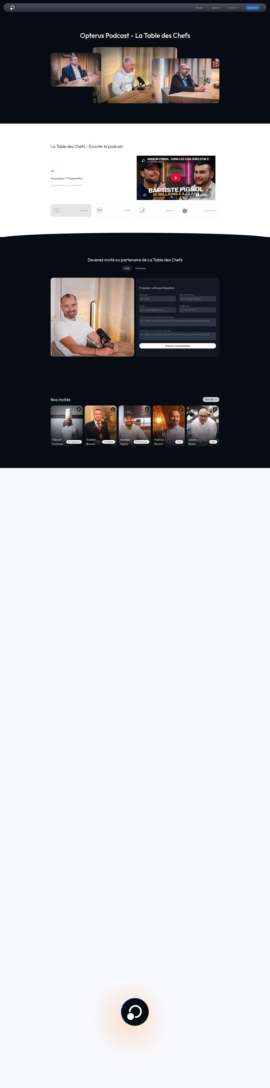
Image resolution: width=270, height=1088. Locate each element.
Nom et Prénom (188, 294)
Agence (215, 7)
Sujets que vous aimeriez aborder (155, 330)
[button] (233, 7)
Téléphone (185, 306)
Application (252, 7)
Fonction (145, 294)
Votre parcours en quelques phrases (156, 317)
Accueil (199, 7)
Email (143, 306)
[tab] (127, 268)
